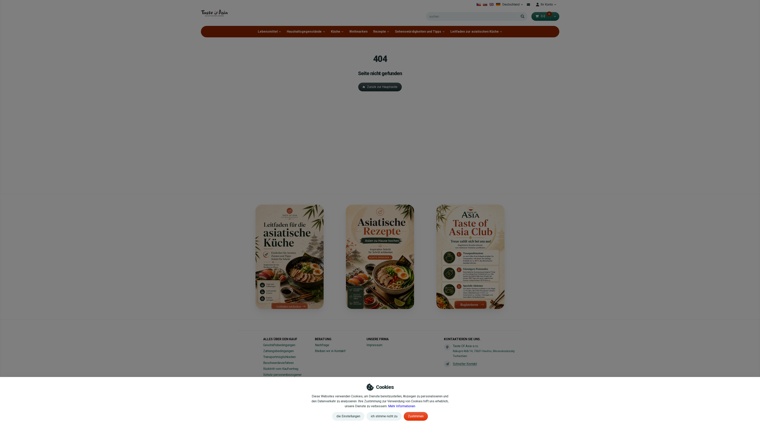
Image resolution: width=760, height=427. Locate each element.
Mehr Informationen (401, 406)
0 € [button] (545, 16)
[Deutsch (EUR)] (498, 4)
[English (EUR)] (491, 4)
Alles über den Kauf (280, 339)
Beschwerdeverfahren (278, 363)
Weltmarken (358, 31)
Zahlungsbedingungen (278, 351)
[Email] (528, 4)
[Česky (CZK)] (478, 4)
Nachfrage (322, 345)
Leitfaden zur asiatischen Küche (474, 31)
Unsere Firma (378, 339)
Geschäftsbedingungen (279, 345)
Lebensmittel (268, 31)
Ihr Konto (547, 4)
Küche (335, 31)
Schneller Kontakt (465, 364)
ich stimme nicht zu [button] (384, 416)
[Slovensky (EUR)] (485, 4)
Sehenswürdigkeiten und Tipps (418, 31)
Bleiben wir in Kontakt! (330, 351)
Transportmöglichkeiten (279, 357)
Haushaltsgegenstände (304, 31)
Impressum (374, 345)
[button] (554, 16)
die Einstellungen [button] (348, 416)
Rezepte (379, 31)
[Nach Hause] (214, 13)
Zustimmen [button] (416, 416)
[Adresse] (447, 347)
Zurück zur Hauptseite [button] (382, 87)
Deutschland (513, 6)
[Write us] (447, 364)
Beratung (323, 339)
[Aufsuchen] (522, 16)
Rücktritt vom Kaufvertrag (280, 369)
